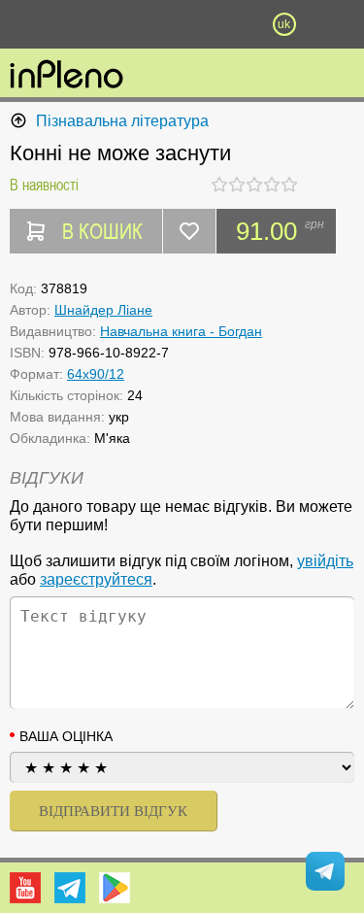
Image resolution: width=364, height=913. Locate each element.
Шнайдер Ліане (103, 310)
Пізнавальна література (122, 121)
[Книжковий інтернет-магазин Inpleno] (66, 75)
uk (284, 24)
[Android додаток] (114, 887)
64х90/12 (95, 374)
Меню (80, 24)
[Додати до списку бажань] (189, 231)
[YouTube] (25, 887)
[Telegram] (69, 887)
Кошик (233, 24)
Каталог (27, 24)
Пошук (131, 24)
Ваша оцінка (66, 736)
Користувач (182, 24)
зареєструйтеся (96, 579)
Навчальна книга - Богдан (181, 331)
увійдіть (325, 561)
